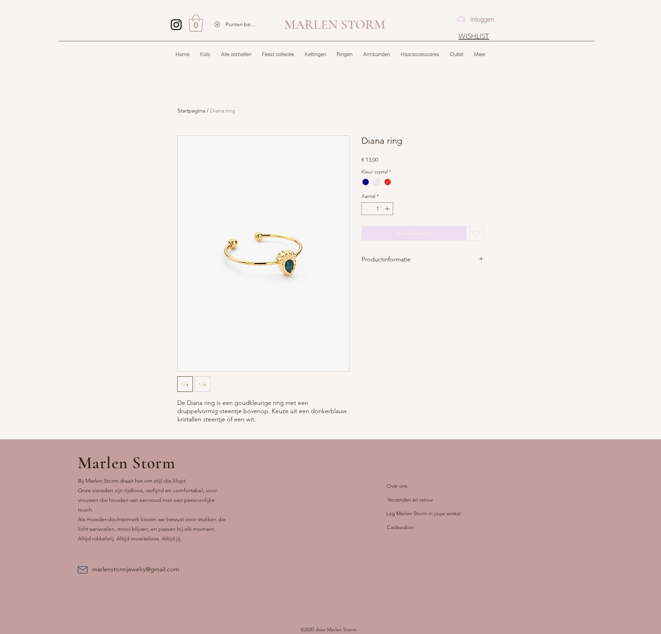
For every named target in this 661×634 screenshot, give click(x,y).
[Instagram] (176, 24)
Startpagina (191, 110)
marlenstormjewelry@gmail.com (135, 569)
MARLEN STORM (334, 25)
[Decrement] (367, 209)
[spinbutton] (377, 209)
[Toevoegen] (476, 233)
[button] (196, 23)
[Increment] (388, 209)
